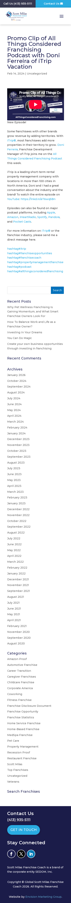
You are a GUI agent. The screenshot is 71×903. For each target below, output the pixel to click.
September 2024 (18, 386)
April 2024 (14, 415)
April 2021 (14, 620)
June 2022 (14, 544)
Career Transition (19, 670)
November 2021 (18, 585)
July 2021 (13, 602)
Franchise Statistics (20, 717)
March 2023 (15, 491)
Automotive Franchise (22, 665)
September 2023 (18, 456)
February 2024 (17, 427)
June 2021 (14, 608)
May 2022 (14, 550)
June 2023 (14, 474)
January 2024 (16, 433)
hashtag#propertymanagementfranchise (35, 262)
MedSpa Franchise (20, 735)
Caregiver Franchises (21, 676)
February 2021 (17, 626)
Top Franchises (17, 770)
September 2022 (18, 526)
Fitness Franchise (19, 700)
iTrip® (11, 140)
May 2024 (14, 410)
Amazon (12, 217)
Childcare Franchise (20, 682)
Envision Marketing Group (43, 896)
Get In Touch (23, 830)
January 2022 (16, 573)
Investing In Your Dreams (24, 332)
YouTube (13, 199)
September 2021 (18, 591)
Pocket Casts (22, 221)
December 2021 (18, 579)
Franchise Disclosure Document (29, 706)
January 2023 (16, 503)
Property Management (22, 746)
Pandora (54, 217)
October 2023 (16, 451)
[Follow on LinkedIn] (31, 854)
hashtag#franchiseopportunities (29, 253)
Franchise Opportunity (22, 711)
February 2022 (17, 567)
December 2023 (18, 439)
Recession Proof (18, 752)
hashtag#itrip (16, 248)
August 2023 (16, 462)
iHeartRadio (28, 217)
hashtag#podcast (19, 266)
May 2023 (14, 480)
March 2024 (15, 421)
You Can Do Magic (19, 338)
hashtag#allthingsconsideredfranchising (35, 271)
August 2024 (16, 392)
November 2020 (18, 632)
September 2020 (19, 637)
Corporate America (20, 688)
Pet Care (13, 740)
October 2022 (16, 521)
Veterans (13, 781)
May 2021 (13, 614)
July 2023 (13, 468)
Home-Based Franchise (23, 729)
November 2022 (18, 515)
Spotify (42, 217)
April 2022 (14, 556)
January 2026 (16, 375)
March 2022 (15, 561)
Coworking (14, 694)
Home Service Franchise (24, 723)
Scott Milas (14, 764)
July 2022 (13, 538)
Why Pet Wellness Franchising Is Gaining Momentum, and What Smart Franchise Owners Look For (32, 311)
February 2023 (17, 497)
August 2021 (15, 597)
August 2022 (16, 532)
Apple (51, 212)
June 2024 (14, 404)
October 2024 (16, 381)
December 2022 (18, 509)
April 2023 (14, 486)
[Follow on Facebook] (11, 854)
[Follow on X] (21, 854)
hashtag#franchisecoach (24, 257)
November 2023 (18, 445)
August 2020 (16, 643)
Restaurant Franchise (22, 758)
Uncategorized (37, 73)
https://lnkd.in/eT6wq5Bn (38, 199)
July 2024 (13, 398)
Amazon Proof (17, 659)
